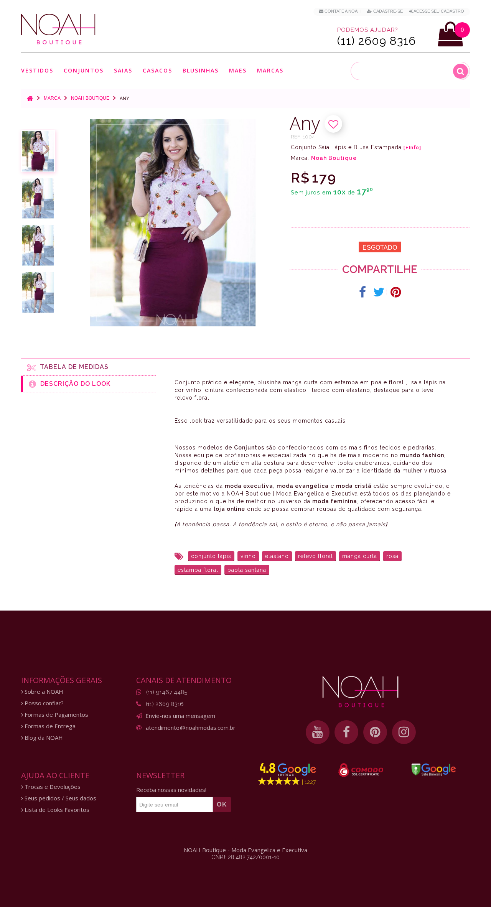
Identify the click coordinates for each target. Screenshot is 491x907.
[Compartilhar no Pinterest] (396, 292)
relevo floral (315, 556)
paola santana (246, 570)
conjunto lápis (211, 556)
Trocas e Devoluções (52, 786)
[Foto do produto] (38, 151)
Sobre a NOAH (43, 691)
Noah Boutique (90, 98)
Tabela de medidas (72, 366)
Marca (52, 98)
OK (222, 804)
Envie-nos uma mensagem (180, 715)
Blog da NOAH (43, 737)
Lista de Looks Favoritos (56, 809)
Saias (123, 70)
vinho (248, 556)
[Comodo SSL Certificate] (360, 770)
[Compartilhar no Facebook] (362, 292)
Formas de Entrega (49, 726)
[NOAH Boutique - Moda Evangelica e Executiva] (58, 29)
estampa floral (198, 570)
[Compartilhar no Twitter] (379, 292)
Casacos (157, 70)
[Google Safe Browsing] (433, 769)
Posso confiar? (43, 703)
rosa (392, 556)
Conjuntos (84, 70)
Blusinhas (201, 70)
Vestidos (37, 70)
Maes (238, 70)
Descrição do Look (73, 383)
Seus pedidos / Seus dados (59, 798)
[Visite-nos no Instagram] (404, 732)
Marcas (270, 70)
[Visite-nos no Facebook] (346, 732)
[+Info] (412, 147)
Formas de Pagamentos (55, 714)
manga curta (359, 556)
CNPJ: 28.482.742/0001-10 (245, 857)
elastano (277, 556)
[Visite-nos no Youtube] (318, 732)
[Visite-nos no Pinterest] (375, 732)
